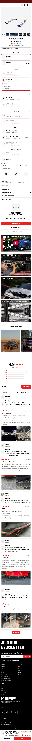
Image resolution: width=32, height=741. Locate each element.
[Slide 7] (18, 354)
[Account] (27, 5)
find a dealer (7, 738)
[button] (16, 41)
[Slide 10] (23, 354)
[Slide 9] (22, 354)
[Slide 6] (17, 354)
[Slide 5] (15, 354)
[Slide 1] (9, 354)
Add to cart (23, 738)
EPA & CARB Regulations (6, 724)
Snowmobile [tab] (23, 218)
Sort (18, 392)
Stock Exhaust (17, 227)
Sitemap (2, 720)
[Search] (22, 5)
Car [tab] (11, 218)
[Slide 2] (10, 354)
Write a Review (27, 387)
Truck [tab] (7, 218)
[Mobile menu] (30, 5)
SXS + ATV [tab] (16, 218)
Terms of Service (4, 716)
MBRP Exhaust (16, 223)
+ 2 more (27, 439)
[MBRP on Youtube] (3, 712)
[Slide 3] (12, 354)
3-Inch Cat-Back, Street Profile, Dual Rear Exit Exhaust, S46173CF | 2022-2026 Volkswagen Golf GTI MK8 (17, 404)
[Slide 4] (13, 354)
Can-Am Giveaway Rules (6, 722)
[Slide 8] (20, 354)
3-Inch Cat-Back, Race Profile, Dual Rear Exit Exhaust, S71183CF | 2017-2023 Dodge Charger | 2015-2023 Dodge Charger (17, 453)
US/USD (16, 728)
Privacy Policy (4, 718)
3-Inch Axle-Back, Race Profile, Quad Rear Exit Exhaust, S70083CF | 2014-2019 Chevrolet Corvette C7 (18, 597)
